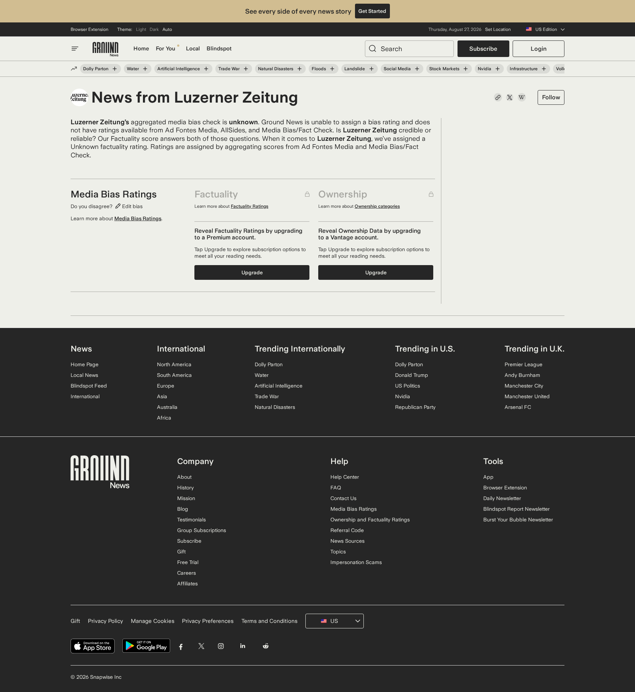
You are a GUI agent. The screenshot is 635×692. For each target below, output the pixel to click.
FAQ (335, 488)
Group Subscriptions (201, 530)
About (184, 477)
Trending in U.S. (425, 348)
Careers (186, 573)
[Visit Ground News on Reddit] (265, 645)
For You (165, 48)
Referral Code (347, 530)
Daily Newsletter (502, 498)
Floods (319, 68)
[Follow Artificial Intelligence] (206, 68)
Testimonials (191, 519)
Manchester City (524, 386)
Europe (165, 386)
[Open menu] (75, 48)
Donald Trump (411, 375)
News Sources (347, 541)
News (81, 348)
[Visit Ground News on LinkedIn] (242, 645)
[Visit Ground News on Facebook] (181, 646)
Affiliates (187, 583)
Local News (84, 375)
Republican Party (415, 407)
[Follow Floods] (332, 68)
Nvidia (484, 68)
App (488, 477)
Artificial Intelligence (178, 68)
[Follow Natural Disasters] (299, 68)
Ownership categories (377, 206)
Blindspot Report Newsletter (516, 509)
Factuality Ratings (249, 206)
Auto (167, 29)
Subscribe (483, 48)
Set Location (498, 29)
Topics (338, 551)
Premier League (523, 364)
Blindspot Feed (89, 386)
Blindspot (219, 48)
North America (174, 364)
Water (133, 68)
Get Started (372, 11)
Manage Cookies (153, 621)
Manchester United (527, 396)
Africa (164, 418)
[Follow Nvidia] (497, 68)
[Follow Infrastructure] (544, 68)
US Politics (407, 386)
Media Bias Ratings (137, 218)
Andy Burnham (522, 375)
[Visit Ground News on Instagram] (221, 646)
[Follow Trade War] (246, 68)
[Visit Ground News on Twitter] (201, 645)
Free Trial (187, 562)
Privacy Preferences (208, 621)
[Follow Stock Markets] (465, 68)
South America (174, 375)
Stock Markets (444, 68)
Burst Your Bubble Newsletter (518, 519)
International (85, 396)
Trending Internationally (300, 348)
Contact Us (343, 498)
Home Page (84, 364)
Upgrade (252, 272)
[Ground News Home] (105, 49)
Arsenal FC (518, 407)
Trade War (229, 68)
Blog (182, 509)
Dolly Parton (95, 68)
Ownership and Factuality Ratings (370, 519)
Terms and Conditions (269, 621)
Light (141, 29)
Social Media (397, 68)
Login (538, 48)
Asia (162, 396)
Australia (167, 407)
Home (141, 48)
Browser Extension (89, 29)
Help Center (344, 477)
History (185, 488)
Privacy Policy (105, 621)
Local (193, 48)
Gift (181, 551)
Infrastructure (524, 68)
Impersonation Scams (356, 562)
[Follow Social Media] (417, 68)
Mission (186, 498)
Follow (551, 97)
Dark (154, 29)
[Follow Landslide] (371, 68)
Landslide (354, 68)
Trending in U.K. (534, 348)
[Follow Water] (145, 68)
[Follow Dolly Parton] (114, 68)
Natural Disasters (275, 68)
